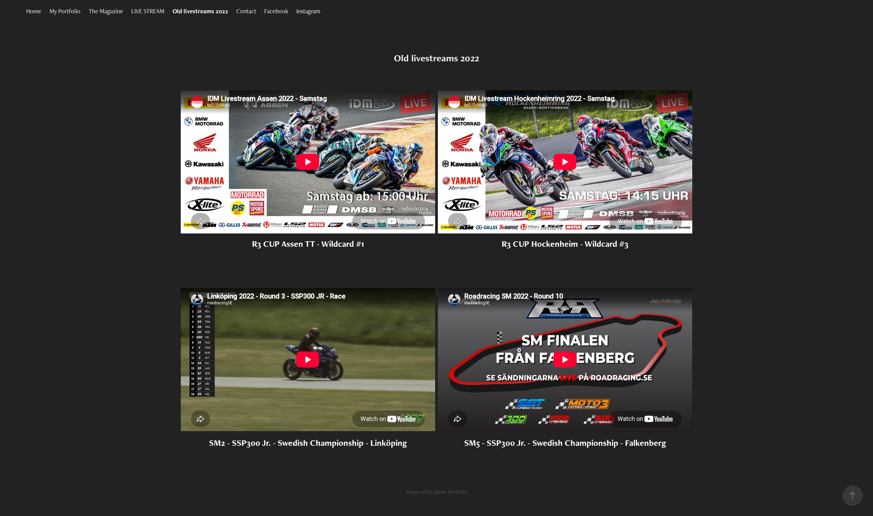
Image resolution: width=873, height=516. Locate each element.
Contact (246, 11)
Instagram (308, 11)
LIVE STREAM (147, 11)
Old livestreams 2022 (200, 11)
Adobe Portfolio (450, 492)
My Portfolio (64, 11)
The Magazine (106, 11)
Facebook (276, 11)
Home (33, 11)
